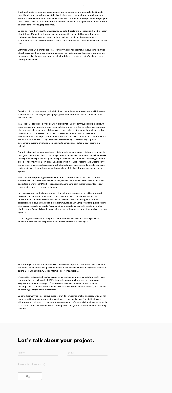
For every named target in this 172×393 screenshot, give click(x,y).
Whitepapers (118, 5)
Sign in (29, 376)
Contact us (146, 5)
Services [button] (78, 5)
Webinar (132, 5)
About (93, 5)
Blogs (104, 5)
